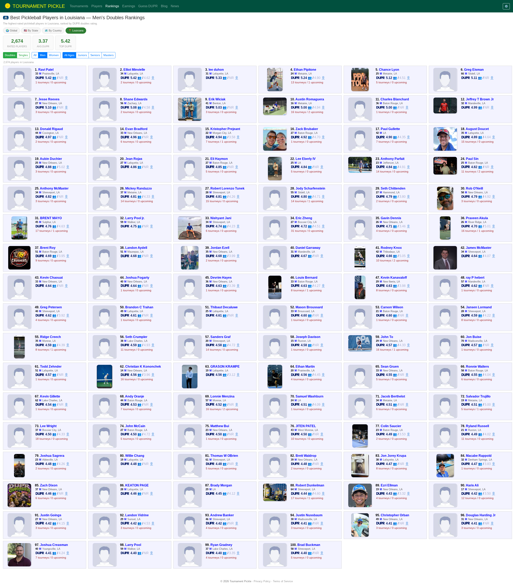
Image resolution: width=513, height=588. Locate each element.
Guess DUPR (148, 6)
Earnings (128, 6)
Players (96, 6)
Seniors (95, 55)
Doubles (10, 55)
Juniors (82, 55)
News (175, 6)
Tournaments (79, 6)
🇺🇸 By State (31, 30)
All (34, 55)
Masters (108, 55)
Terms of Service (283, 581)
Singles (23, 55)
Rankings (112, 6)
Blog (164, 6)
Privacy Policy (262, 581)
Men (42, 55)
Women (54, 55)
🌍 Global (11, 30)
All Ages (69, 55)
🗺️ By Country (53, 30)
